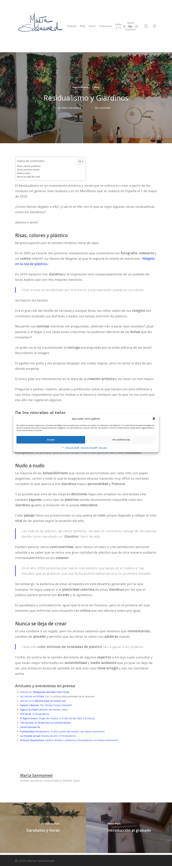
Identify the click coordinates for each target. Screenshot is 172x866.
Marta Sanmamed (71, 107)
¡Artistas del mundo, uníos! (44, 709)
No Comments (103, 107)
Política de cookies (72, 447)
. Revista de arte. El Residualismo (48, 735)
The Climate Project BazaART (46, 705)
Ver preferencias (121, 439)
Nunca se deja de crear (28, 176)
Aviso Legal (103, 447)
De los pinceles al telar (28, 169)
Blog (96, 87)
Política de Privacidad (89, 447)
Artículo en (45, 692)
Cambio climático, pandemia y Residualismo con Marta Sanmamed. (81, 740)
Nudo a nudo (23, 173)
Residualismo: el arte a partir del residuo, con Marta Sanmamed (69, 731)
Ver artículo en (32, 696)
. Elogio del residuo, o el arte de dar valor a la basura (57, 718)
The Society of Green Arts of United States (45, 722)
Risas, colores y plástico (29, 166)
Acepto (51, 439)
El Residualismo (34, 714)
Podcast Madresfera (32, 740)
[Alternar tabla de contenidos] (78, 161)
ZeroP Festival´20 (30, 727)
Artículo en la (43, 700)
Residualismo (80, 87)
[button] (154, 418)
